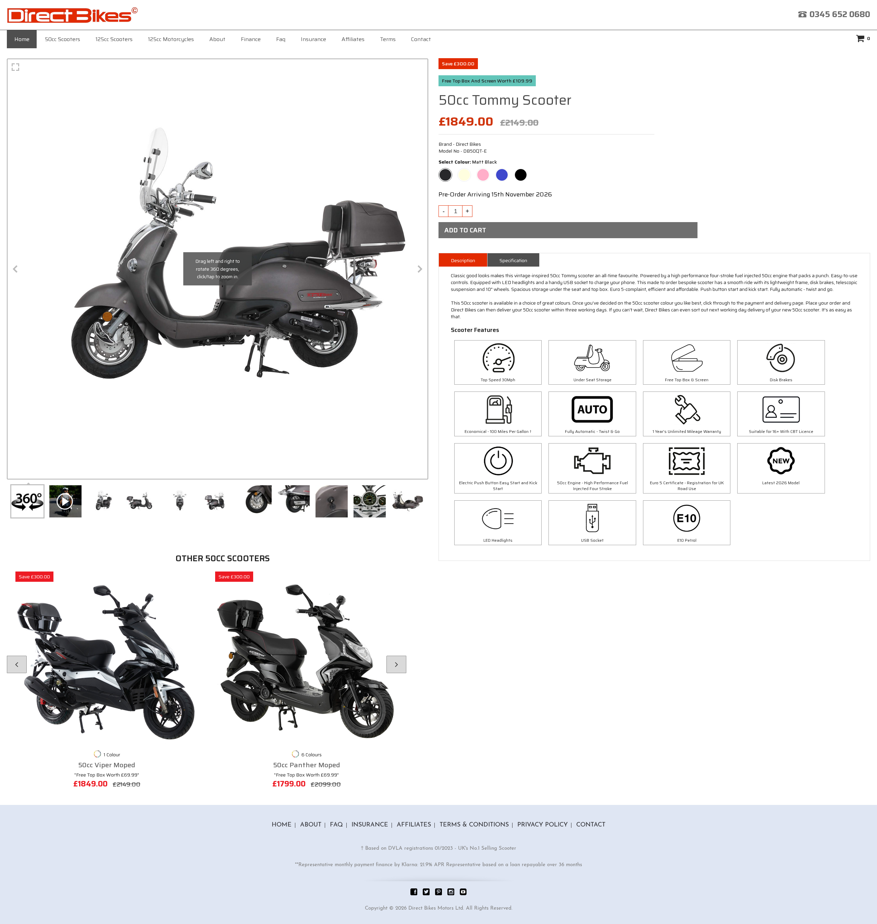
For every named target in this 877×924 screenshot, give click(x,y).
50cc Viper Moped (106, 765)
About (217, 39)
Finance (251, 39)
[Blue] (502, 171)
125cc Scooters (114, 39)
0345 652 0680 (840, 14)
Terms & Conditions (474, 825)
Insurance (313, 39)
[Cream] (464, 171)
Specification (513, 260)
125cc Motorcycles (171, 39)
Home (21, 39)
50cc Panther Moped (306, 765)
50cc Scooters (62, 39)
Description (463, 260)
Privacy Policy (542, 825)
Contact (421, 39)
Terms (388, 39)
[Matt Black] (445, 171)
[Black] (521, 171)
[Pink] (483, 171)
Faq (280, 39)
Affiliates (353, 39)
